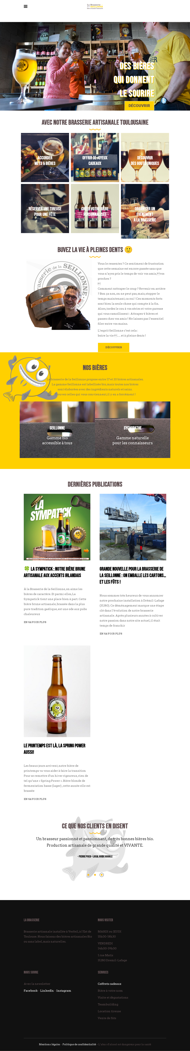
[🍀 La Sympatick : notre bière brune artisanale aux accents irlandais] (57, 527)
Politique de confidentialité (79, 1044)
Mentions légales (49, 1044)
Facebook (31, 990)
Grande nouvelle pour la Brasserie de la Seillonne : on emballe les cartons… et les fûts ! (133, 575)
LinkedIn (47, 990)
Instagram (63, 990)
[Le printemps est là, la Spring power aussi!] (57, 691)
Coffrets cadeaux (109, 984)
